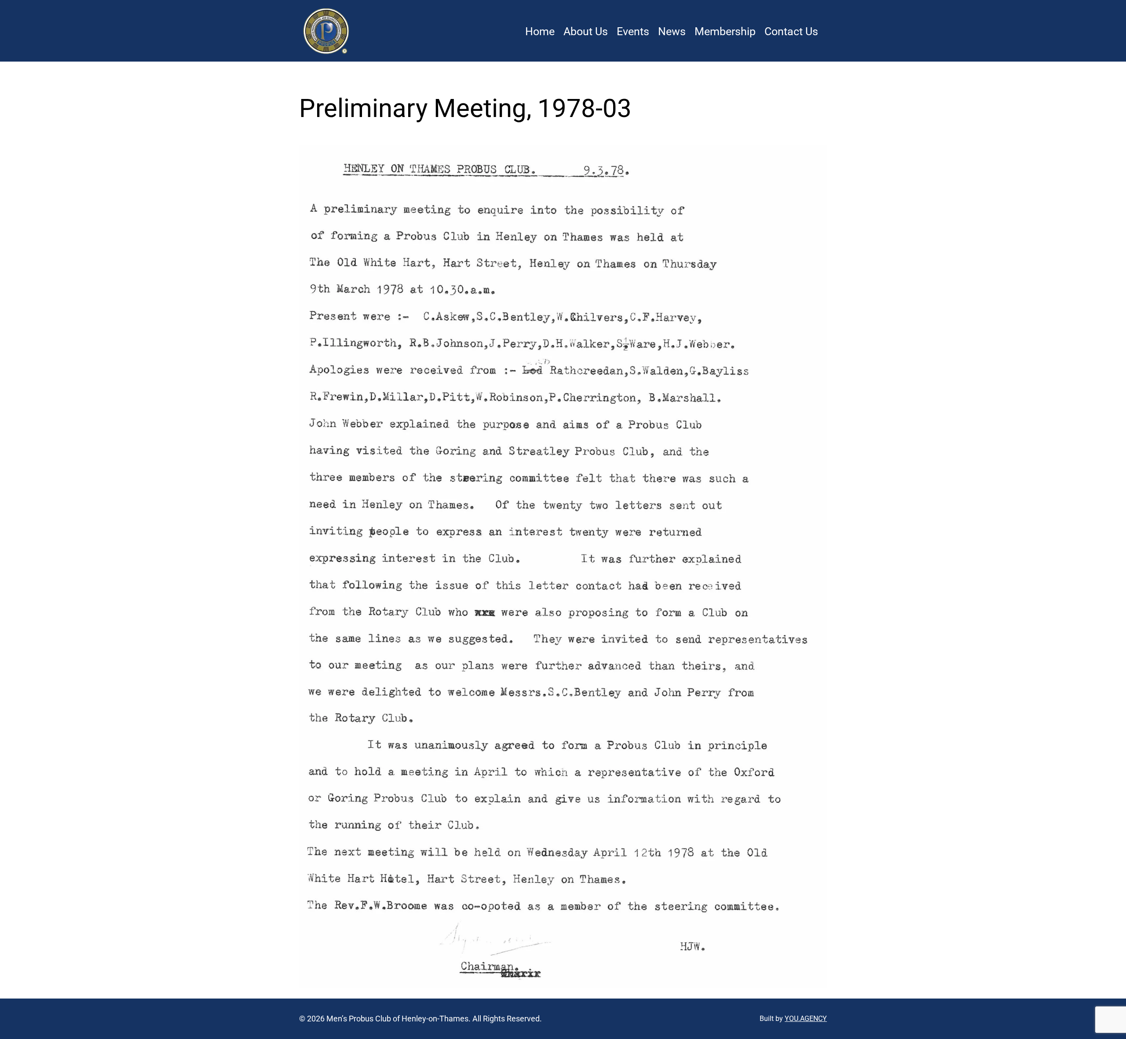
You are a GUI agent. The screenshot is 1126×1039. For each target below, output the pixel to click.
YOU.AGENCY (806, 1018)
